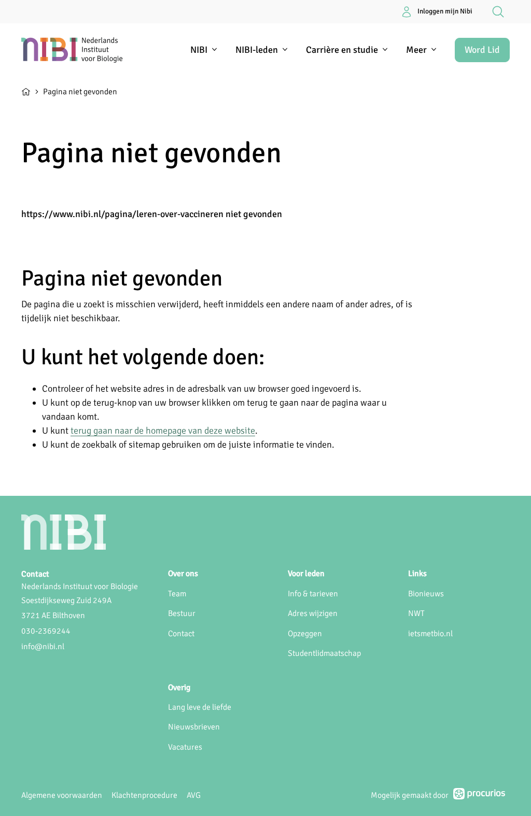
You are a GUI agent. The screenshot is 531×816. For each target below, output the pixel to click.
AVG (194, 795)
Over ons (183, 573)
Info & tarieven (313, 594)
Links (417, 573)
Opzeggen (305, 633)
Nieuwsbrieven (194, 727)
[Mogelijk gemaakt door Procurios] (479, 796)
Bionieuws (426, 594)
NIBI (198, 49)
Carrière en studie (342, 49)
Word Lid (482, 49)
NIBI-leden (256, 49)
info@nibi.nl (42, 646)
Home (26, 90)
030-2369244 (46, 631)
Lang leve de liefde (199, 707)
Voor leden (306, 573)
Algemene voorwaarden (61, 795)
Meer (416, 49)
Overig (179, 687)
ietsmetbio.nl (430, 633)
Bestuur (181, 613)
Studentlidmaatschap (324, 653)
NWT (416, 613)
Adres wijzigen (313, 613)
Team (177, 594)
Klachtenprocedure (144, 795)
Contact (181, 633)
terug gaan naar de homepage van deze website (163, 430)
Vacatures (185, 747)
